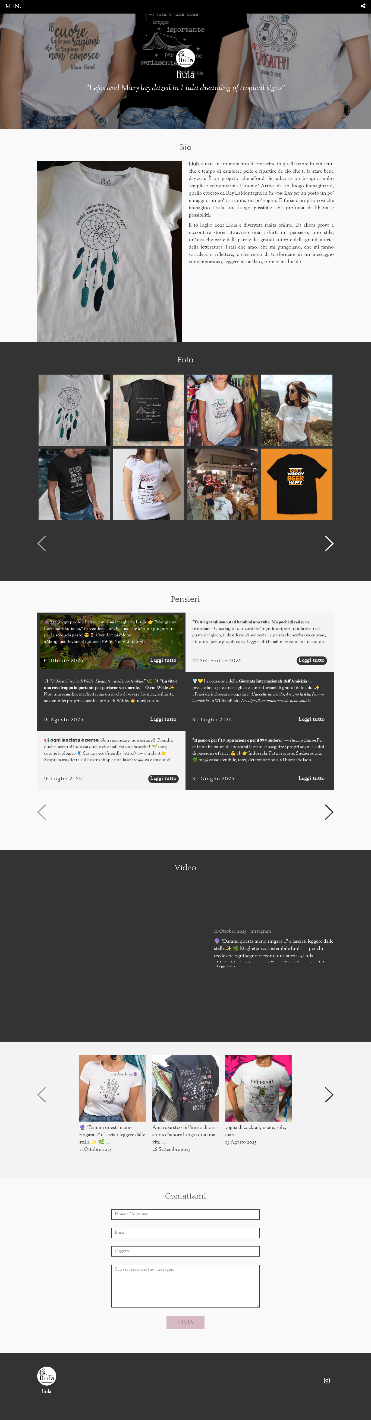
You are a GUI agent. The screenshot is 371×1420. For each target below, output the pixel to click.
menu (14, 6)
